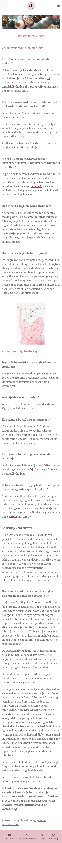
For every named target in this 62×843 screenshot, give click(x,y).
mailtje (30, 470)
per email (36, 186)
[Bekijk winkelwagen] (58, 6)
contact (12, 517)
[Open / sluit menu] (4, 6)
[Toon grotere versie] (31, 324)
